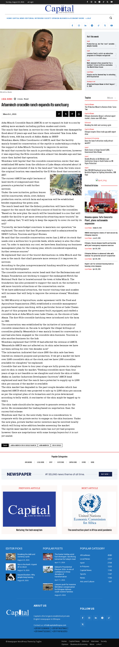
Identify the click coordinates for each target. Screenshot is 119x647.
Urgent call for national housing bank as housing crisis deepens (99, 265)
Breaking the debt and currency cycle (98, 125)
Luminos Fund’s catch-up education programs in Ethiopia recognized (100, 54)
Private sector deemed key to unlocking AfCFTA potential (101, 75)
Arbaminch (44, 445)
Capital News (89, 104)
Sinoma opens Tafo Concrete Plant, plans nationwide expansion (98, 220)
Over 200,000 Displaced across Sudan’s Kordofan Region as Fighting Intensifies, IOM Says (100, 172)
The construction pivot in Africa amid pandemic (90, 530)
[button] (110, 17)
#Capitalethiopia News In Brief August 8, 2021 (101, 85)
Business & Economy (92, 138)
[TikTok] (103, 2)
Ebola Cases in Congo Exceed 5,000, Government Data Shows (97, 151)
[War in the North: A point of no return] (11, 566)
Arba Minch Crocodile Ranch (23, 445)
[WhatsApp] (79, 114)
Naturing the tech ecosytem (29, 530)
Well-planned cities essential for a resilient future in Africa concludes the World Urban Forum (100, 65)
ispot (88, 41)
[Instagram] (91, 2)
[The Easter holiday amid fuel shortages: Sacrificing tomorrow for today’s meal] (48, 556)
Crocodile (56, 445)
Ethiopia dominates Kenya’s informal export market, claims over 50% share (100, 117)
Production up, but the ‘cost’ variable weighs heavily (100, 45)
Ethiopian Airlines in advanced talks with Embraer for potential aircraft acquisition (100, 254)
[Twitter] (107, 2)
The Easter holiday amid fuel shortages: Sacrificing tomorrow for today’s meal (65, 556)
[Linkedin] (95, 2)
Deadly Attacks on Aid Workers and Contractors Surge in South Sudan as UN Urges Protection (99, 161)
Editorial (88, 122)
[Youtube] (111, 2)
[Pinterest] (72, 114)
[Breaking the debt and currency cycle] (11, 556)
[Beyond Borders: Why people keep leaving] (11, 577)
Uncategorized (91, 81)
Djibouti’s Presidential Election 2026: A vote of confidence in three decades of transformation (64, 572)
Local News (6, 99)
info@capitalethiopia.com (55, 625)
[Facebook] (87, 2)
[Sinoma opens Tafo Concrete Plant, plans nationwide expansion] (101, 201)
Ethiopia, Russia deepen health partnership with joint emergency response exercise (100, 244)
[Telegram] (99, 2)
